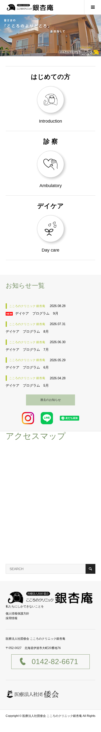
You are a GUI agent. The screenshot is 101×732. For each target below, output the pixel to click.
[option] (50, 35)
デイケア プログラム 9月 (36, 313)
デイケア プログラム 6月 (27, 367)
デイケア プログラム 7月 (27, 349)
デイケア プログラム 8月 (27, 331)
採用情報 (11, 618)
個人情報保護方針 (17, 613)
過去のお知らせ (50, 400)
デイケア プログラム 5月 (27, 385)
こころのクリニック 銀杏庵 (27, 306)
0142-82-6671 (55, 662)
